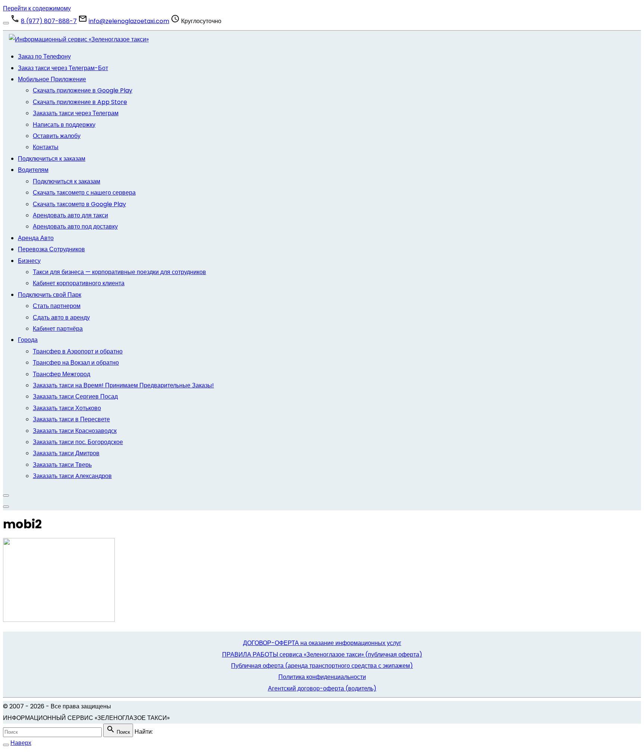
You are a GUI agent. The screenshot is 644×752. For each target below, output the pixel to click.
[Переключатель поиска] (6, 745)
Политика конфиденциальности (322, 677)
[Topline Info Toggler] (6, 23)
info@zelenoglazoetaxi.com (129, 21)
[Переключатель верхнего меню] (6, 507)
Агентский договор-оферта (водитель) (322, 688)
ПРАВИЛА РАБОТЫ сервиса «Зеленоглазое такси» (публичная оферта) (322, 654)
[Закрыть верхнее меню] (6, 495)
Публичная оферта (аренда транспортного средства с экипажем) (322, 665)
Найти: (144, 731)
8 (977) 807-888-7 (49, 21)
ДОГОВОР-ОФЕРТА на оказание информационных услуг (322, 643)
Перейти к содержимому (37, 8)
